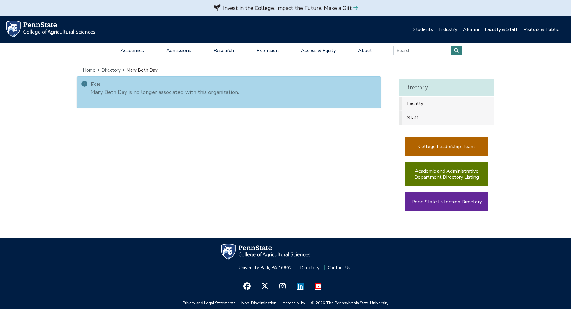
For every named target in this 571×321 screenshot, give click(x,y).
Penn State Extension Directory (447, 201)
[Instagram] (282, 286)
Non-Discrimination (259, 303)
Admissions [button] (178, 50)
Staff (412, 117)
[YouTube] (318, 286)
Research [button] (224, 50)
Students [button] (423, 29)
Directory (111, 70)
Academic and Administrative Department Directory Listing (446, 174)
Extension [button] (267, 50)
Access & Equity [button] (318, 50)
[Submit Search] (456, 50)
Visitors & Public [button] (541, 29)
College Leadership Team (446, 146)
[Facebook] (247, 286)
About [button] (365, 50)
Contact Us (339, 268)
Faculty (415, 103)
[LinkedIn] (300, 286)
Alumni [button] (471, 29)
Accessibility (294, 303)
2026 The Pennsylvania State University (349, 303)
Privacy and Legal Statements (209, 303)
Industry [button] (448, 29)
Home (89, 70)
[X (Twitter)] (265, 286)
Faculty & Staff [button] (501, 29)
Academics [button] (132, 50)
